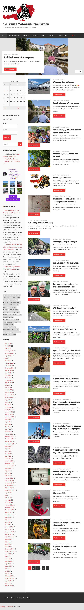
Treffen (5, 324)
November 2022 (9, 397)
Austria (13, 297)
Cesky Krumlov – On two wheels (66, 263)
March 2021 (8, 431)
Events (25, 35)
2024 (4, 297)
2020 (8, 295)
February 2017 (9, 527)
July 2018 (7, 495)
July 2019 (7, 471)
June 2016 (8, 544)
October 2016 (9, 534)
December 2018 (9, 483)
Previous (77, 71)
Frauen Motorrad (15, 302)
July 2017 (7, 519)
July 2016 (7, 541)
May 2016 (8, 546)
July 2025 (7, 358)
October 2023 (9, 382)
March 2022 (8, 407)
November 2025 (9, 353)
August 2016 (8, 539)
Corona (18, 297)
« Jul (5, 108)
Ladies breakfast (13, 309)
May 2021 (8, 427)
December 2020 (9, 436)
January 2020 (9, 461)
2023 (19, 295)
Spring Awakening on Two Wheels (67, 350)
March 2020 (8, 458)
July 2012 (7, 568)
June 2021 (8, 424)
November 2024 (9, 368)
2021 (12, 295)
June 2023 (8, 387)
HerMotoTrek (8, 161)
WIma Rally (17, 332)
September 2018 (10, 490)
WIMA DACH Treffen (8, 332)
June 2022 (8, 402)
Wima (14, 327)
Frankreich (6, 302)
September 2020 (10, 444)
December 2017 (9, 507)
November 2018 (9, 485)
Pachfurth (13, 312)
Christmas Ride (59, 493)
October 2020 (9, 441)
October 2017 (9, 512)
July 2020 (7, 448)
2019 (4, 295)
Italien (5, 304)
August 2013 (8, 564)
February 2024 (9, 380)
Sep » (18, 108)
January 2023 (9, 392)
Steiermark (16, 319)
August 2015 (8, 554)
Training (9, 322)
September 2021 (9, 417)
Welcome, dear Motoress (63, 82)
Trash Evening (17, 322)
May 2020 (8, 453)
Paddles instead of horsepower (19, 57)
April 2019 (8, 475)
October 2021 (9, 414)
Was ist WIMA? (13, 35)
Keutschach (13, 307)
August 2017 (8, 517)
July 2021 (7, 422)
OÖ (7, 312)
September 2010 (10, 578)
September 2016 (10, 537)
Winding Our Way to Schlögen (65, 241)
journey (10, 304)
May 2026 (8, 346)
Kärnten (5, 309)
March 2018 (8, 502)
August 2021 (8, 419)
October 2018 (9, 488)
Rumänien (6, 314)
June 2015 (8, 559)
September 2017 (9, 515)
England (9, 300)
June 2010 (8, 583)
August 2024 (8, 373)
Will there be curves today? (64, 308)
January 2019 (9, 480)
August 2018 (8, 493)
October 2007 (9, 585)
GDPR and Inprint (63, 35)
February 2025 (9, 363)
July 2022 (7, 400)
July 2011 (7, 571)
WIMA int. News (9, 207)
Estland (15, 300)
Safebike (12, 314)
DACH (4, 300)
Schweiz (5, 317)
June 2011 (8, 573)
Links (43, 35)
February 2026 (9, 351)
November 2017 (9, 510)
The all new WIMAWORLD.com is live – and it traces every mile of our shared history (12, 247)
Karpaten (5, 307)
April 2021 (8, 429)
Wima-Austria (66, 544)
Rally (18, 312)
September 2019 (9, 466)
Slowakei (11, 317)
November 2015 (9, 549)
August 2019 (8, 468)
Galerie (34, 35)
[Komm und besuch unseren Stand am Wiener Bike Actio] (12, 191)
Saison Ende (18, 314)
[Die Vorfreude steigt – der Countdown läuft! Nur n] (5, 184)
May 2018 (8, 500)
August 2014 (8, 561)
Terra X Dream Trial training (64, 329)
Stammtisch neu (7, 319)
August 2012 (8, 566)
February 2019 (9, 478)
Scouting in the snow (62, 177)
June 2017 (8, 522)
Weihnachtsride (7, 327)
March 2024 (8, 378)
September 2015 (9, 551)
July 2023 (7, 385)
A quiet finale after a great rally (66, 378)
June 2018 (8, 497)
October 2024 (9, 370)
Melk (4, 312)
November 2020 (9, 439)
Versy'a (63, 79)
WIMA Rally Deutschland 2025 (40, 223)
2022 (15, 295)
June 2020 (8, 451)
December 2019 (9, 463)
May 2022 (8, 404)
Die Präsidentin (16, 54)
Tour (4, 322)
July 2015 (7, 556)
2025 (8, 297)
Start (3, 35)
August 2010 (8, 581)
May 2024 (8, 375)
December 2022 (9, 395)
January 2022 (9, 412)
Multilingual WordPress (6, 606)
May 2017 (8, 524)
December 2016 (9, 532)
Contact (51, 35)
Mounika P (8, 159)
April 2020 (8, 456)
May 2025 (8, 360)
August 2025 (8, 356)
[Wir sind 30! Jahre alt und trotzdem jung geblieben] (19, 191)
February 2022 (9, 409)
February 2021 (9, 434)
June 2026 (8, 343)
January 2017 (9, 529)
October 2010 (9, 576)
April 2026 (8, 348)
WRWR (14, 334)
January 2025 (9, 365)
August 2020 (8, 446)
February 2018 (9, 505)
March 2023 (8, 390)
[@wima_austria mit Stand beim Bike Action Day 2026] (19, 184)
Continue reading (9, 69)
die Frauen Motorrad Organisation (26, 24)
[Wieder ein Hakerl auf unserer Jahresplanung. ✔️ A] (12, 184)
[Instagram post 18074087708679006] (5, 191)
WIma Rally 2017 (7, 334)
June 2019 (8, 473)
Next (80, 71)
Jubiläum (16, 304)
